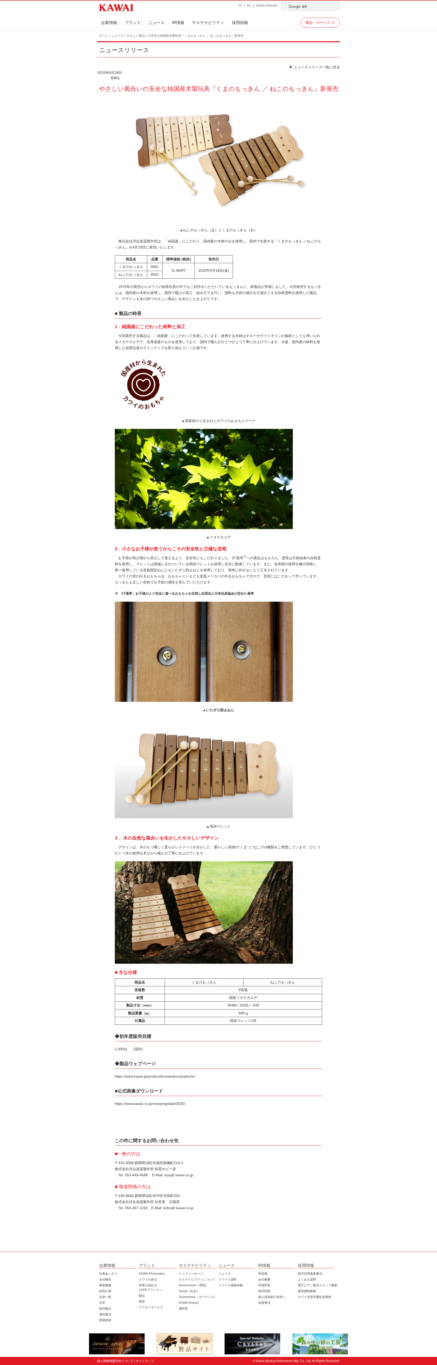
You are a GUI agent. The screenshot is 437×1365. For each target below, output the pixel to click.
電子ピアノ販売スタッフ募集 (317, 1285)
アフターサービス (151, 1307)
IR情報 (178, 22)
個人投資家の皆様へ (272, 1297)
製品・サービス (317, 22)
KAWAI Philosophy (152, 1273)
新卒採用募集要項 (310, 1273)
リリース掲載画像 (231, 1285)
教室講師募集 (307, 1291)
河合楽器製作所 (116, 8)
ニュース (156, 22)
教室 (142, 1301)
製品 (142, 1295)
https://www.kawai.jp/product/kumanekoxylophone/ (155, 1076)
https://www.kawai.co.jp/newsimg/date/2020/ (150, 1104)
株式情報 (264, 1291)
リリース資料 (228, 1279)
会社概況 (105, 1279)
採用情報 (240, 22)
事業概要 (105, 1285)
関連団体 (105, 1320)
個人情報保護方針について (115, 1361)
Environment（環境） (193, 1285)
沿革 (102, 1303)
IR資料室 (264, 1285)
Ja (240, 5)
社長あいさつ (108, 1273)
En (249, 5)
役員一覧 (105, 1297)
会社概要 (264, 1279)
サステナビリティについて (197, 1279)
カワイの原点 (148, 1279)
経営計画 (105, 1291)
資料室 (183, 1308)
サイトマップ (145, 1361)
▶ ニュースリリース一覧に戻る (314, 67)
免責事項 (264, 1303)
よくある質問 (307, 1279)
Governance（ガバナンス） (198, 1297)
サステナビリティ (208, 22)
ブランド (133, 22)
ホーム (103, 35)
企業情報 (109, 22)
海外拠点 (105, 1314)
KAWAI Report (189, 1303)
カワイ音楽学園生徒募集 (314, 1297)
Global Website (266, 5)
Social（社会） (189, 1291)
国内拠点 (105, 1308)
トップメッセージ (191, 1273)
